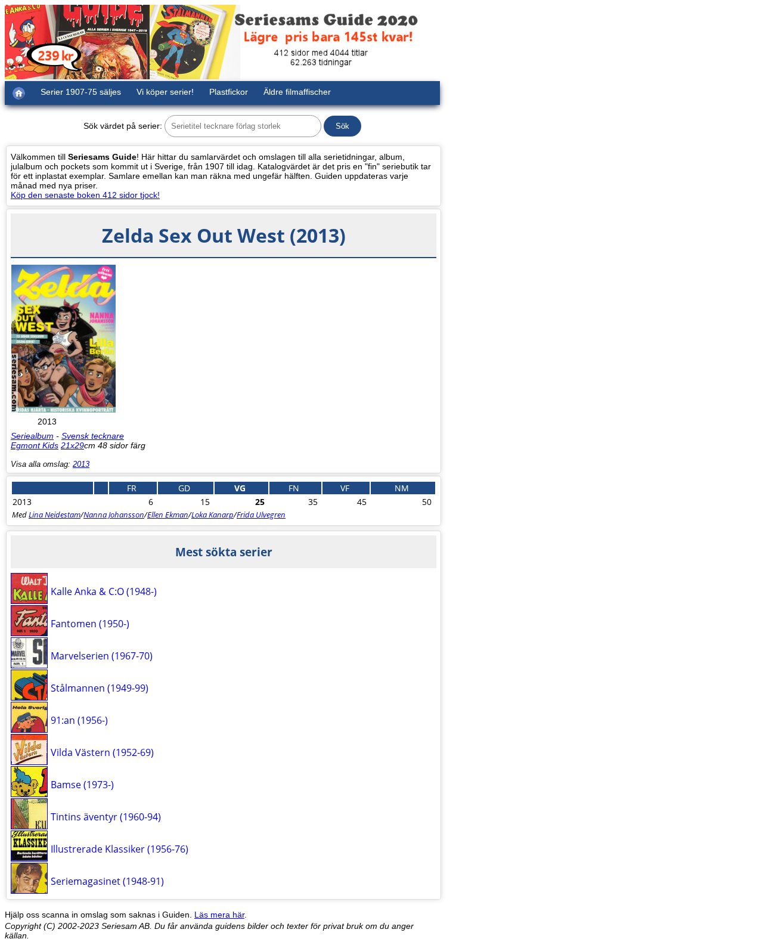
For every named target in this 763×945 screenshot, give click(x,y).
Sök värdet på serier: (122, 126)
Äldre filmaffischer (297, 92)
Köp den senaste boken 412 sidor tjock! (85, 195)
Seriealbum (32, 436)
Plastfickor (228, 92)
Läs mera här (219, 914)
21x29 (72, 445)
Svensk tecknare (92, 436)
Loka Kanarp (212, 514)
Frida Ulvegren (261, 514)
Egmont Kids (34, 445)
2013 (81, 464)
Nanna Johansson (113, 514)
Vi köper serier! (165, 92)
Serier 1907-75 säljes (81, 92)
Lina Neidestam (54, 514)
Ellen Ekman (167, 514)
